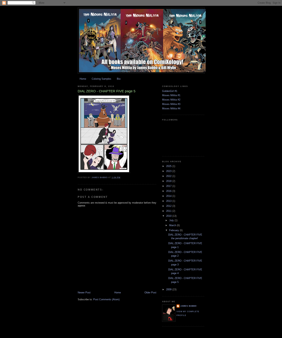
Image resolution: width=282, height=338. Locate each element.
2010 (169, 215)
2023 (169, 171)
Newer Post (84, 292)
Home (83, 78)
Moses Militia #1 (171, 95)
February (174, 230)
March (173, 225)
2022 (169, 176)
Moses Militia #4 (171, 108)
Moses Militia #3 (171, 104)
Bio (118, 78)
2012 (169, 206)
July (172, 220)
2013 (169, 201)
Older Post (150, 292)
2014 (169, 196)
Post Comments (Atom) (106, 299)
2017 (169, 186)
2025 (169, 166)
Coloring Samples (101, 78)
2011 (169, 211)
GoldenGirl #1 (169, 91)
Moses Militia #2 (171, 99)
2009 (169, 289)
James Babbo (188, 306)
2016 (169, 191)
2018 (169, 181)
